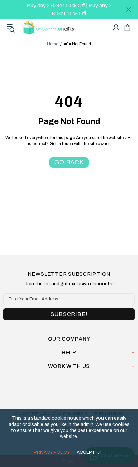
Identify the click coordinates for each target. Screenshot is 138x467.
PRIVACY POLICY (52, 452)
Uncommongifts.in (49, 27)
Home (52, 44)
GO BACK (69, 162)
